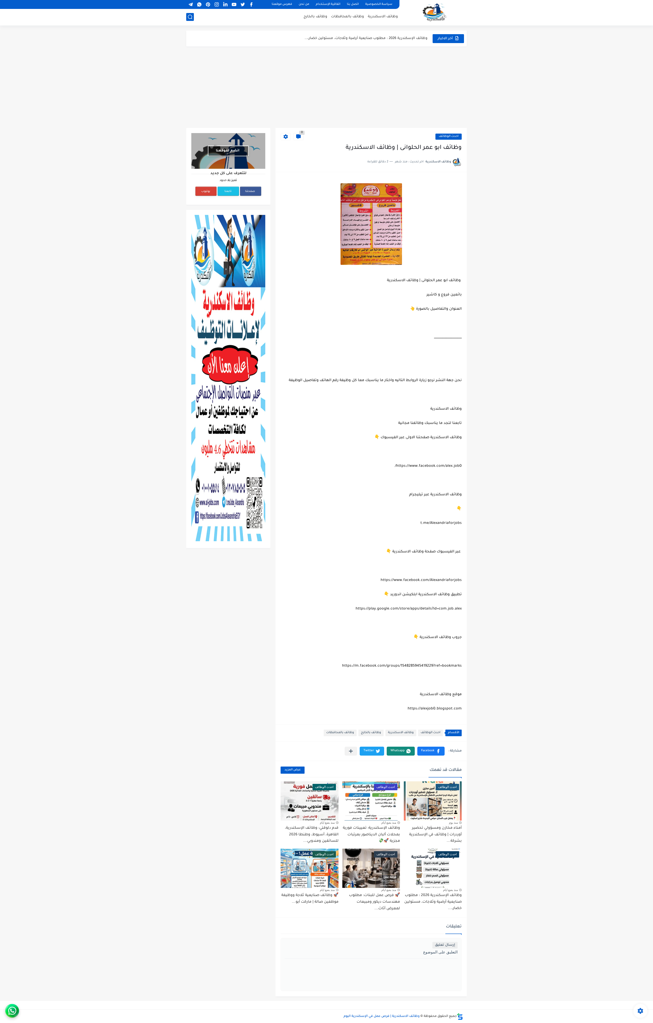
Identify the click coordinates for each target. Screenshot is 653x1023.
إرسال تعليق (445, 945)
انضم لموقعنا (228, 151)
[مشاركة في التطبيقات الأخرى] (351, 751)
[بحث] (190, 17)
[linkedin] (225, 4)
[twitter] (243, 4)
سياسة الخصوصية (378, 4)
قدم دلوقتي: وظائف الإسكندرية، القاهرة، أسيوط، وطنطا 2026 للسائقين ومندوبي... (311, 834)
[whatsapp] (199, 4)
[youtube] (234, 4)
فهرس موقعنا (282, 4)
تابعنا (228, 191)
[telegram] (190, 4)
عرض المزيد (292, 770)
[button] (431, 751)
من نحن (304, 4)
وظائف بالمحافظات (347, 17)
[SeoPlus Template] (460, 1016)
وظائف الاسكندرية (383, 17)
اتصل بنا (353, 4)
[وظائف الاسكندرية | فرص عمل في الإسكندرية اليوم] (435, 12)
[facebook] (251, 4)
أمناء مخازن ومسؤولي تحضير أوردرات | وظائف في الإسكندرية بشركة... (435, 834)
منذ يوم (453, 822)
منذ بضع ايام (388, 822)
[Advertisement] (326, 87)
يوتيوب (205, 191)
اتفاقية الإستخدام (328, 4)
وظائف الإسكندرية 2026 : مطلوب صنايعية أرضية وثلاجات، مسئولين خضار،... (366, 38)
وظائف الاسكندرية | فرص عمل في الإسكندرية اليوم (382, 1016)
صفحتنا (250, 191)
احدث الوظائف (448, 136)
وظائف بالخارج (315, 17)
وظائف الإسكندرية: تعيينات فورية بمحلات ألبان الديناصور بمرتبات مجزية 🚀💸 (371, 834)
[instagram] (217, 4)
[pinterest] (208, 4)
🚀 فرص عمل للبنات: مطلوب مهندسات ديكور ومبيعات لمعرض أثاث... (374, 902)
